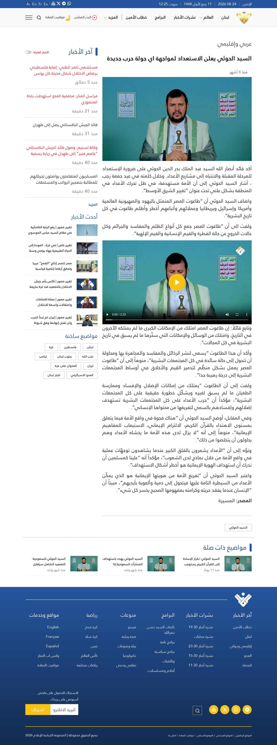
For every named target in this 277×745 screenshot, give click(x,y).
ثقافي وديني (126, 665)
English (53, 627)
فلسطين (70, 347)
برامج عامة (167, 642)
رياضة (92, 615)
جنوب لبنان (64, 356)
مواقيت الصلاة (55, 17)
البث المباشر (82, 17)
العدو (248, 655)
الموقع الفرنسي (224, 735)
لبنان (225, 17)
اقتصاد (247, 665)
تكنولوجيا (129, 655)
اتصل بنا (172, 735)
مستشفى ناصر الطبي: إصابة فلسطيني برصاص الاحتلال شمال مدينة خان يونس (64, 70)
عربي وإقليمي (235, 43)
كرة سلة (91, 636)
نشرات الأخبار (184, 17)
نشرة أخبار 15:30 (200, 655)
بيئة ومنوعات (126, 646)
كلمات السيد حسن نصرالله (161, 630)
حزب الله (87, 356)
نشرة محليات (203, 636)
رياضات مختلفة (87, 665)
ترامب (43, 356)
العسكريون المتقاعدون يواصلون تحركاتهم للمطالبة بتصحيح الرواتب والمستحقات (64, 179)
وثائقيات (169, 661)
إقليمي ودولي (241, 646)
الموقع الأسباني (205, 735)
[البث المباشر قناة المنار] (214, 710)
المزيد (113, 17)
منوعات (128, 615)
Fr (40, 4)
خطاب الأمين (136, 17)
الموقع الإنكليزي (244, 735)
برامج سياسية (165, 651)
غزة (51, 347)
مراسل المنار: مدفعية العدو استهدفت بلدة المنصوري (62, 99)
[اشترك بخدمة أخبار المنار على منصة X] (225, 710)
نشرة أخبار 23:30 (200, 646)
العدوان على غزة (66, 366)
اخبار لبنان (54, 375)
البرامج (160, 17)
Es (46, 4)
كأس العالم (89, 655)
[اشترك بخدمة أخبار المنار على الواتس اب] (236, 710)
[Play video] (177, 282)
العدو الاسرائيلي (82, 375)
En (34, 4)
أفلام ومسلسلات (161, 670)
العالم (208, 17)
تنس (94, 646)
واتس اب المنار (48, 655)
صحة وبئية (129, 636)
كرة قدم (91, 627)
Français (52, 636)
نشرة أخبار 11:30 (200, 665)
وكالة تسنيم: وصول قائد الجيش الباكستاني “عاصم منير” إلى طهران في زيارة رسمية (62, 150)
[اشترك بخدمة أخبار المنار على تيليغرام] (247, 710)
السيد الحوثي (238, 527)
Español (52, 646)
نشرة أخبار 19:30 (200, 627)
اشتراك (38, 710)
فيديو (132, 627)
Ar (28, 4)
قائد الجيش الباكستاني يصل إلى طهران (65, 124)
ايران (90, 366)
